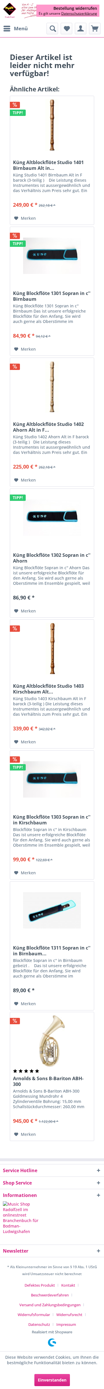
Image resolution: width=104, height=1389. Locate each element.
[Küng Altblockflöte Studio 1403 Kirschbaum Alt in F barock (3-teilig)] (52, 648)
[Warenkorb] (95, 28)
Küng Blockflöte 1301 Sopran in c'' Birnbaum (51, 296)
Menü (21, 28)
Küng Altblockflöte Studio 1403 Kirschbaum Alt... (48, 689)
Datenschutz (39, 1324)
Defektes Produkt (40, 1285)
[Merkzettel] (66, 28)
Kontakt (68, 1285)
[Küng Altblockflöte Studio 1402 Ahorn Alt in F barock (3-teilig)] (52, 387)
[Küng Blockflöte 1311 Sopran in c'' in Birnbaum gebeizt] (52, 910)
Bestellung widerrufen (75, 8)
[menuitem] (15, 28)
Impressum (66, 1324)
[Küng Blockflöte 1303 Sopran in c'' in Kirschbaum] (52, 779)
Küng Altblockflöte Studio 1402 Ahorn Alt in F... (48, 427)
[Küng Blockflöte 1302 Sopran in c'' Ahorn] (52, 518)
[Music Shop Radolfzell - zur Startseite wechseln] (27, 11)
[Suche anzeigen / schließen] (52, 28)
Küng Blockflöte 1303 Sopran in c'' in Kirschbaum (51, 820)
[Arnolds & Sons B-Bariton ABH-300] (52, 1041)
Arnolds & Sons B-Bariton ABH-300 (48, 1081)
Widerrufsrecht (69, 1314)
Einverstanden (52, 1380)
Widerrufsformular (34, 1314)
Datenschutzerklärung (79, 13)
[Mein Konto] (80, 28)
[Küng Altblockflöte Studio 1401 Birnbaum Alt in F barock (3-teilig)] (52, 125)
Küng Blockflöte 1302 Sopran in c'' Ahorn (51, 558)
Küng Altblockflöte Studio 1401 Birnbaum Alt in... (48, 165)
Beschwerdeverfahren (50, 1295)
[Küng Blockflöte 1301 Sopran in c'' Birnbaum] (52, 256)
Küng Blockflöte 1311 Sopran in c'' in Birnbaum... (51, 950)
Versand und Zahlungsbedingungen (50, 1304)
